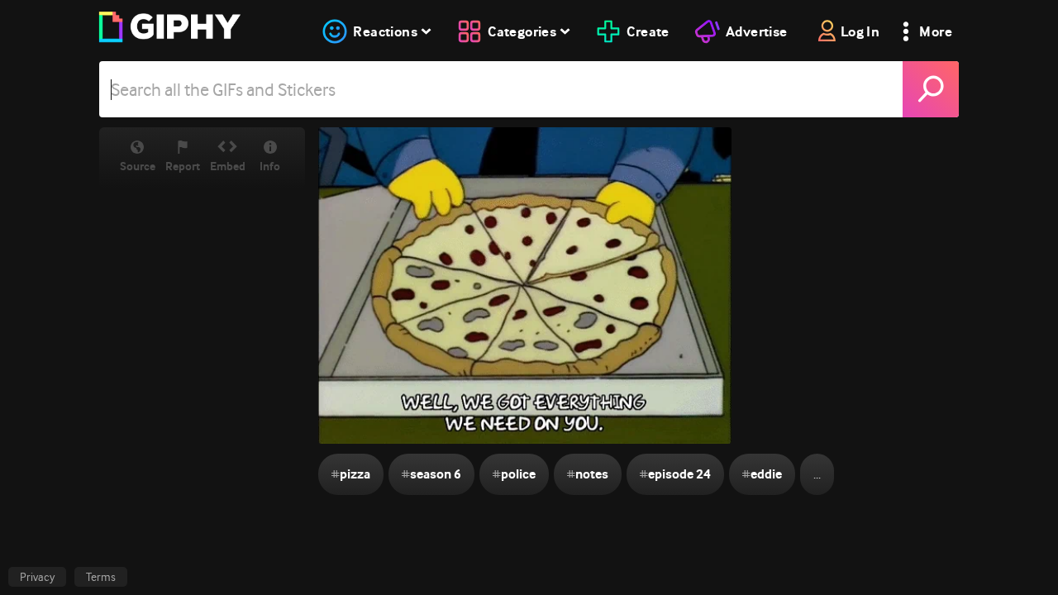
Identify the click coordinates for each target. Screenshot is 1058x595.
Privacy (37, 576)
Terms (101, 576)
